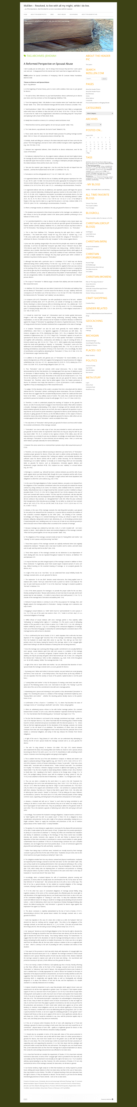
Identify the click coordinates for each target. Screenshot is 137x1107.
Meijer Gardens (90, 355)
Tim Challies (89, 271)
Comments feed (90, 387)
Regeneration (73, 1086)
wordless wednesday (92, 180)
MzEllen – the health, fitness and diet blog (97, 189)
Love (108, 171)
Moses (47, 1086)
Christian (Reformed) (105, 163)
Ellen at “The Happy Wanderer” (94, 282)
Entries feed (89, 385)
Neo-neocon (89, 372)
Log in (87, 382)
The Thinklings (90, 236)
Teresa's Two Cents (91, 203)
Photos (95, 175)
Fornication (51, 1083)
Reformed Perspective (62, 1086)
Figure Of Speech (39, 1083)
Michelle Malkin (90, 370)
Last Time (31, 1086)
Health (109, 169)
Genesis (57, 1083)
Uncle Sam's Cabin (91, 291)
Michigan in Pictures (91, 345)
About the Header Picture (89, 14)
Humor (93, 171)
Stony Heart (44, 1088)
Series (52, 14)
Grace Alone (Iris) (91, 284)
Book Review (90, 163)
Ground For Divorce (65, 1083)
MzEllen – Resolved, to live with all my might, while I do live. (57, 5)
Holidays (88, 171)
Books (96, 163)
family (103, 168)
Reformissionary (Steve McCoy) (95, 267)
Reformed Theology (65, 1081)
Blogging (109, 162)
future (87, 170)
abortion (88, 162)
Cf (75, 1081)
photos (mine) (102, 175)
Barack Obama (100, 162)
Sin (92, 178)
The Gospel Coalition (92, 205)
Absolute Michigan (91, 341)
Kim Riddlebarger (91, 265)
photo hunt (89, 175)
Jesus (101, 171)
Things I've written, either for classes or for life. (99, 218)
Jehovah (26, 1086)
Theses (50, 1088)
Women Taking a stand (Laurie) (94, 293)
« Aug (87, 153)
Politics (89, 176)
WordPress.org (90, 389)
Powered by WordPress (106, 1099)
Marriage (42, 1086)
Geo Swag (89, 326)
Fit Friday (109, 168)
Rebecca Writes (90, 286)
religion (111, 177)
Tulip (110, 178)
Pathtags (88, 330)
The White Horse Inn (91, 269)
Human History (76, 1083)
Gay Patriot (89, 368)
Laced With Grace (91, 234)
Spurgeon (96, 178)
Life (104, 171)
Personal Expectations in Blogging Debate (97, 102)
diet (97, 168)
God (105, 170)
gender (93, 169)
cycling (93, 168)
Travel (107, 178)
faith (99, 168)
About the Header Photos (38, 14)
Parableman (89, 249)
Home (25, 14)
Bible (105, 162)
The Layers (89, 64)
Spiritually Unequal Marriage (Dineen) (96, 288)
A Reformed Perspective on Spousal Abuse (48, 63)
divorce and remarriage (52, 1081)
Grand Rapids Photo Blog (93, 343)
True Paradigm (90, 208)
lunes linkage (91, 173)
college (102, 166)
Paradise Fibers (90, 303)
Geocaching (89, 328)
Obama (108, 173)
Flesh (46, 1083)
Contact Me (89, 100)
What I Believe (62, 14)
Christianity (42, 1081)
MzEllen (67, 1088)
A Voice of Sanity (90, 365)
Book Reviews (74, 14)
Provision (52, 1086)
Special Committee (35, 1088)
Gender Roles (99, 170)
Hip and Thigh (90, 262)
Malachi (37, 1086)
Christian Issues (33, 1081)
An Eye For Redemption (92, 246)
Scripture (89, 178)
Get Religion (89, 232)
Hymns (97, 171)
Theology (101, 178)
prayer (95, 177)
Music (104, 173)
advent (93, 162)
